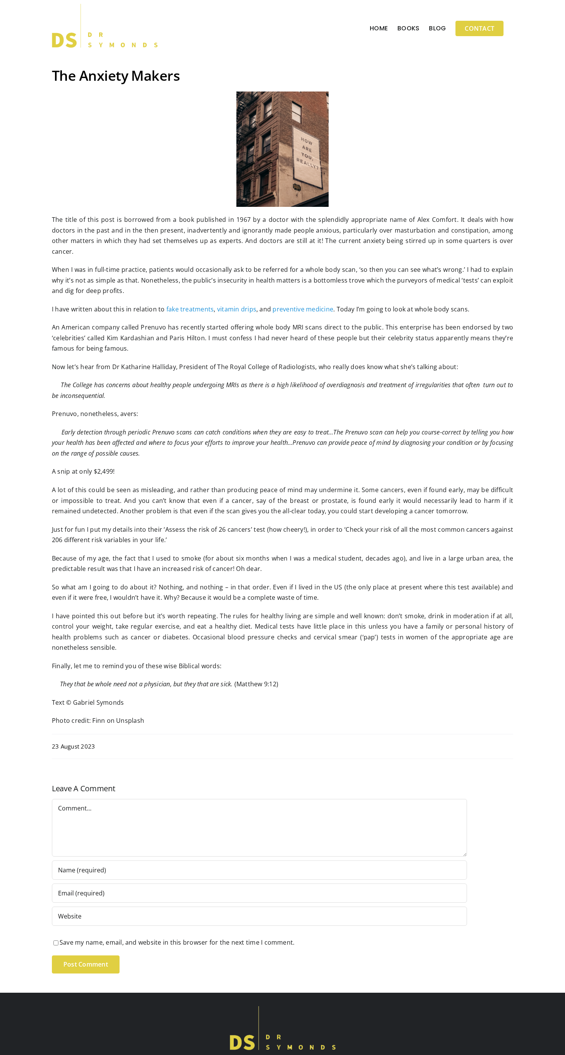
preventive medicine (303, 309)
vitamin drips (236, 309)
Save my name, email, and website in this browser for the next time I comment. (177, 942)
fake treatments (190, 309)
